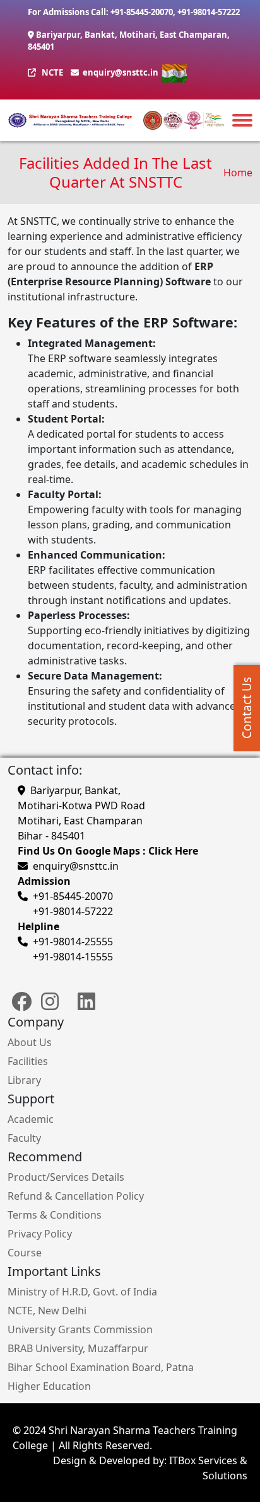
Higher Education (49, 1386)
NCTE (52, 72)
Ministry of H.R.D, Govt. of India (82, 1292)
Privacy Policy (40, 1234)
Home (237, 172)
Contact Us (247, 708)
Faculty (24, 1138)
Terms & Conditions (55, 1215)
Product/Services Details (66, 1177)
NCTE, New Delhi (47, 1310)
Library (24, 1080)
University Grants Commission (80, 1329)
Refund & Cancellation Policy (76, 1196)
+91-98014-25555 (73, 941)
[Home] (70, 120)
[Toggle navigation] (242, 119)
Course (25, 1253)
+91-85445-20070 (141, 12)
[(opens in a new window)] (21, 1007)
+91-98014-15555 (73, 957)
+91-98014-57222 (208, 12)
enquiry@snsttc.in (119, 72)
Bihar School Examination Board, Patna (101, 1367)
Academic (31, 1119)
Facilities (28, 1061)
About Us (30, 1042)
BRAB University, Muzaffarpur (78, 1348)
